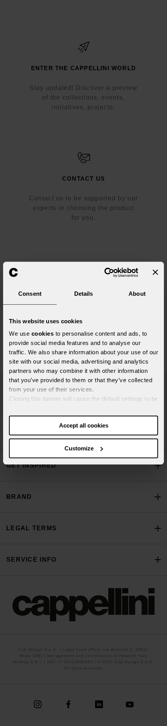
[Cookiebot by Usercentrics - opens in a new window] (105, 272)
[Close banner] (155, 272)
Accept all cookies (83, 425)
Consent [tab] (30, 293)
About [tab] (137, 293)
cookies (42, 333)
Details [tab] (83, 293)
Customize (79, 448)
